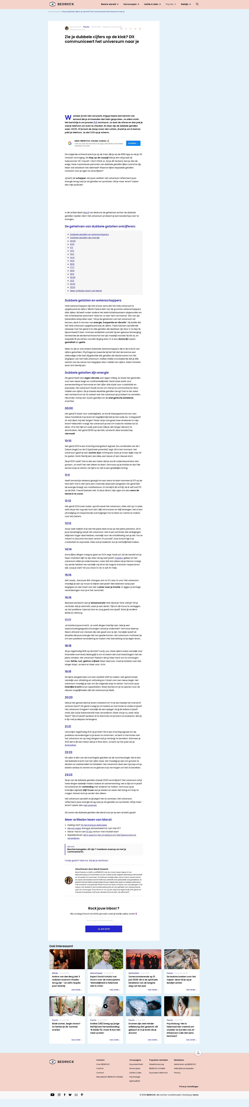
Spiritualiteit (134, 1081)
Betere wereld (108, 4)
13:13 (72, 254)
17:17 (72, 267)
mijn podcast (90, 805)
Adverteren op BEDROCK (185, 1064)
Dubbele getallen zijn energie (85, 237)
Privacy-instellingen (188, 1086)
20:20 (72, 277)
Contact (100, 1072)
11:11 (95, 122)
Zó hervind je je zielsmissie (94, 825)
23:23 (72, 287)
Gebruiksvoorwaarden (184, 1068)
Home (50, 11)
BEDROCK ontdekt (157, 1068)
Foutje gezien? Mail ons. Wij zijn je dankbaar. (87, 860)
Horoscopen (130, 4)
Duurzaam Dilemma (158, 1072)
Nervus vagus (74, 828)
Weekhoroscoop (156, 1064)
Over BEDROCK (103, 1064)
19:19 (72, 274)
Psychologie (134, 1077)
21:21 (72, 280)
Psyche (169, 4)
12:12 (72, 250)
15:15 (72, 260)
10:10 (72, 244)
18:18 (72, 270)
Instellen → (133, 143)
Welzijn (184, 4)
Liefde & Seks (151, 4)
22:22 (72, 284)
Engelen (119, 557)
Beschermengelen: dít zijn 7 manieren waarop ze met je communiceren (96, 850)
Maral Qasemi (75, 27)
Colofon (100, 1068)
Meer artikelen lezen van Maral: (86, 290)
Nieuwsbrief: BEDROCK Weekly (109, 1077)
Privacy (177, 1072)
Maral (86, 212)
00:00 (73, 241)
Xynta (195, 1095)
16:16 (72, 264)
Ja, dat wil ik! (104, 929)
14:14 (72, 257)
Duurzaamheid (136, 1064)
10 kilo (89, 831)
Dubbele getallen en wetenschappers (89, 234)
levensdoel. (70, 745)
